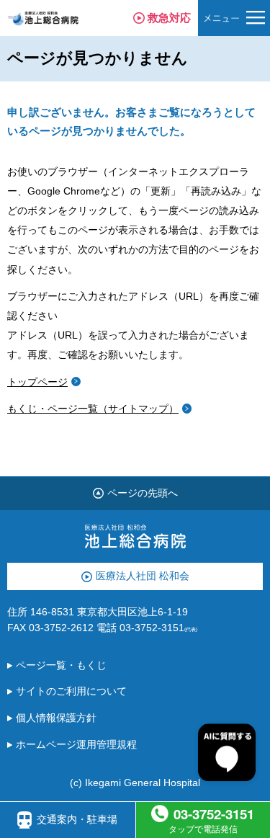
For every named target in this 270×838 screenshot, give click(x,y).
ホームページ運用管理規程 (76, 744)
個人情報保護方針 (56, 718)
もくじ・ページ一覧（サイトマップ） (93, 409)
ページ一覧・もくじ (61, 665)
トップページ (37, 382)
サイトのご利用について (71, 691)
